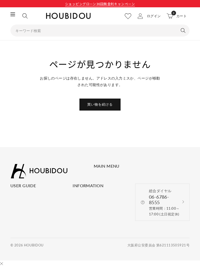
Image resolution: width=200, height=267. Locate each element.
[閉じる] (1, 264)
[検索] (25, 16)
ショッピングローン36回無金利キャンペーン (100, 3)
